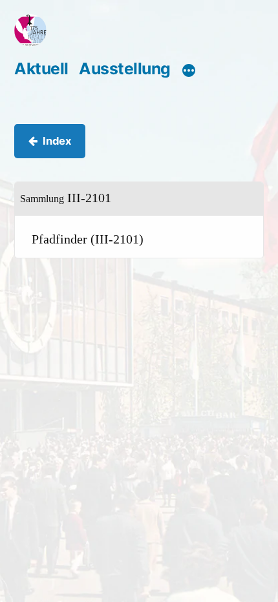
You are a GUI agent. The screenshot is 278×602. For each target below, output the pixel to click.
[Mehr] (189, 70)
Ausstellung (125, 68)
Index (57, 140)
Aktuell (41, 68)
